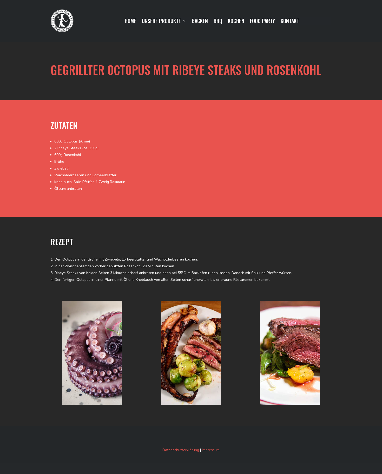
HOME (130, 22)
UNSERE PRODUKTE (161, 22)
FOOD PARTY (262, 22)
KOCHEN (236, 22)
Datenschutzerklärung (180, 449)
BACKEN (200, 22)
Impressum (211, 449)
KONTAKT (290, 22)
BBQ (218, 22)
